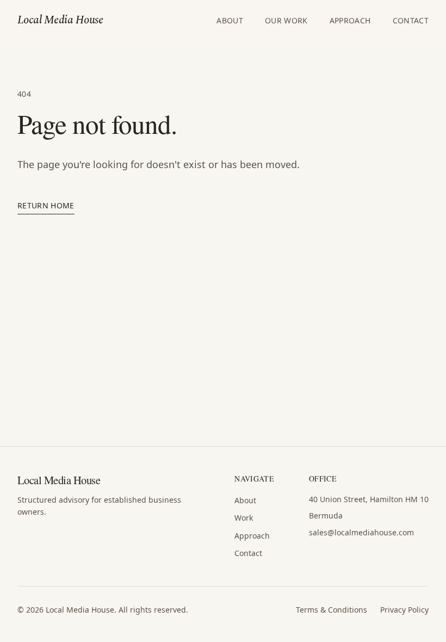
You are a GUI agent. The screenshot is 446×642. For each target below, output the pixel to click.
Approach (350, 20)
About (229, 20)
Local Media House (60, 20)
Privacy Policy (404, 609)
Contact (411, 20)
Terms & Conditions (331, 609)
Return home (46, 205)
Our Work (286, 20)
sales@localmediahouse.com (361, 532)
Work (243, 518)
